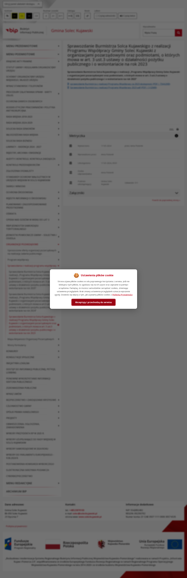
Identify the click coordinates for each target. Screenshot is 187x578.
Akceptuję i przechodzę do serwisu (93, 302)
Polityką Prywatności (122, 294)
